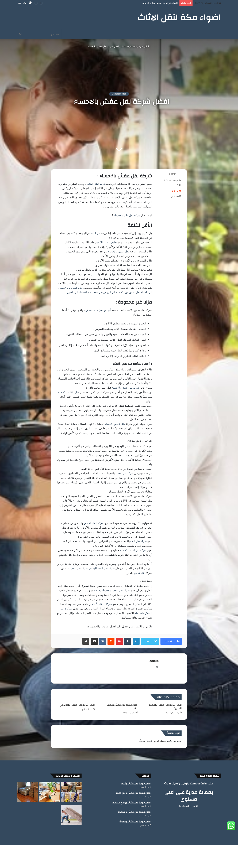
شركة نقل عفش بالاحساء (125, 387)
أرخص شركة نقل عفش (98, 310)
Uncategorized (129, 46)
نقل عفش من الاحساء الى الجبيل (84, 292)
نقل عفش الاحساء (115, 424)
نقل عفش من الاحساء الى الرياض (121, 292)
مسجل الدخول (160, 741)
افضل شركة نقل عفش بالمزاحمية (133, 793)
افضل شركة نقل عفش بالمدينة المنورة (165, 707)
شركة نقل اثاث (138, 541)
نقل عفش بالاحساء (119, 251)
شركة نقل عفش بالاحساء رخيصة (112, 590)
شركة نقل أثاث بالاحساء (127, 215)
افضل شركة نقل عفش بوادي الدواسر (131, 802)
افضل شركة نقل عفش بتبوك (136, 783)
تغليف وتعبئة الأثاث (106, 242)
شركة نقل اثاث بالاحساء (133, 550)
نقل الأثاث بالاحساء (69, 392)
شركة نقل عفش (124, 473)
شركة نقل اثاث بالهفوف (101, 568)
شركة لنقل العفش (94, 523)
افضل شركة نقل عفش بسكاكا (135, 821)
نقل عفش (139, 573)
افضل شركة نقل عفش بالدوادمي (77, 705)
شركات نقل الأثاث (102, 604)
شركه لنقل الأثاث (96, 183)
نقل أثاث (96, 233)
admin (172, 173)
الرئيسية (143, 46)
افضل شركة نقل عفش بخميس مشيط (122, 707)
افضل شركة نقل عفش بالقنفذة (162, 3)
